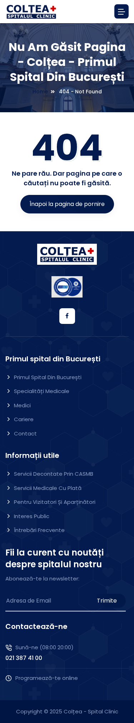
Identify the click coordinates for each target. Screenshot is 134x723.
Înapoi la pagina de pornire (67, 204)
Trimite (107, 601)
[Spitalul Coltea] (31, 12)
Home (40, 91)
